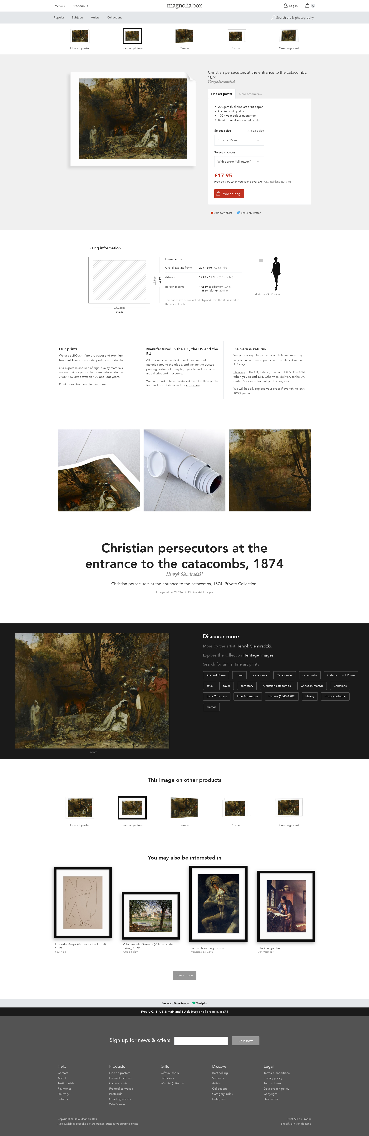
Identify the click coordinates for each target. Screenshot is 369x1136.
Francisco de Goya (201, 951)
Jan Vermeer (265, 951)
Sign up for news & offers (140, 1040)
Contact (63, 1073)
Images (59, 6)
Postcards (115, 1094)
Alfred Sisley (130, 951)
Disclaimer (271, 1099)
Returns (63, 1099)
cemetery (246, 686)
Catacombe (285, 675)
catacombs (310, 675)
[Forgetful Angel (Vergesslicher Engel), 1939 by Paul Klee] (83, 903)
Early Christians (216, 696)
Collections (114, 17)
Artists (95, 17)
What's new (117, 1104)
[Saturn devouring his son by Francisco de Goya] (218, 904)
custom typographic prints (122, 1123)
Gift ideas (167, 1078)
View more (184, 975)
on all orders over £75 (184, 1012)
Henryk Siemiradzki (221, 82)
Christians (340, 686)
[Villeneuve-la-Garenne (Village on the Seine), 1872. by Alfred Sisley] (151, 916)
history (309, 696)
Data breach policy (276, 1089)
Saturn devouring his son (207, 948)
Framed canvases (121, 1089)
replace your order (267, 389)
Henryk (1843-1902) (281, 696)
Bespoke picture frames (90, 1123)
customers (193, 385)
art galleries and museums (164, 373)
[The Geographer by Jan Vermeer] (286, 907)
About (62, 1078)
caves (226, 686)
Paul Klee (60, 951)
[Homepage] (184, 6)
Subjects (77, 17)
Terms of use (272, 1083)
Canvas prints (118, 1083)
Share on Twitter (251, 213)
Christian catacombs (277, 686)
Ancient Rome (216, 675)
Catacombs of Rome (341, 675)
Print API (293, 1119)
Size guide (257, 130)
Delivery (239, 372)
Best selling (220, 1073)
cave (209, 686)
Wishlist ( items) (172, 1083)
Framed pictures (120, 1078)
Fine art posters (119, 1073)
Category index (222, 1094)
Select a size (239, 131)
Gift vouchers (170, 1073)
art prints (253, 120)
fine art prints (97, 384)
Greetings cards (120, 1099)
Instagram (219, 1099)
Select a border (224, 152)
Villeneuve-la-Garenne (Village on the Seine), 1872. (148, 946)
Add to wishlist (223, 213)
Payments (64, 1089)
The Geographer (269, 948)
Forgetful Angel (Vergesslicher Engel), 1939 (80, 946)
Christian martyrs (312, 686)
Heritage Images (258, 655)
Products (81, 6)
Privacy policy (273, 1078)
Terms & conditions (277, 1073)
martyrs (211, 707)
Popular (59, 17)
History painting (335, 696)
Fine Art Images (247, 696)
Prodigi (307, 1119)
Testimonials (66, 1083)
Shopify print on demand (296, 1123)
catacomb (260, 675)
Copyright (270, 1094)
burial (239, 675)
